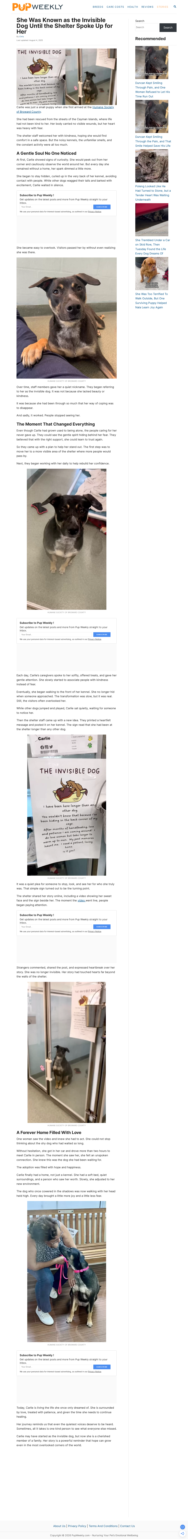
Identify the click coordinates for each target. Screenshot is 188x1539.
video (82, 900)
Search (139, 21)
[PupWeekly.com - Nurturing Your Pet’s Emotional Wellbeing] (41, 7)
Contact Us (127, 1526)
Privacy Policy (77, 1526)
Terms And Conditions (103, 1526)
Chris (21, 36)
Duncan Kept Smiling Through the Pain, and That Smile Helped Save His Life (153, 141)
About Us (59, 1526)
